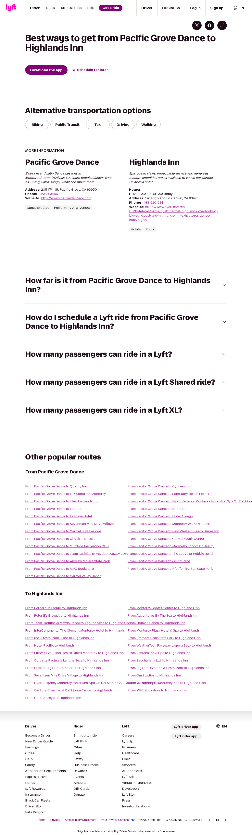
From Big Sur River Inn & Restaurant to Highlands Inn (168, 668)
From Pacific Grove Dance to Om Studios (159, 561)
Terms (41, 820)
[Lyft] (11, 8)
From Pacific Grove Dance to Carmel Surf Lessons (63, 531)
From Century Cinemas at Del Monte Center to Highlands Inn (71, 690)
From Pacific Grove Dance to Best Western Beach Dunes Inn (173, 531)
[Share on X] (197, 25)
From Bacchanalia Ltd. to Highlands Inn (158, 660)
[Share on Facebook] (209, 25)
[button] (126, 285)
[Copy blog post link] (222, 25)
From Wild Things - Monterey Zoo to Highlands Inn (167, 683)
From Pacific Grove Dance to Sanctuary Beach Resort (168, 494)
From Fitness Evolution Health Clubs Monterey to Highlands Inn (74, 653)
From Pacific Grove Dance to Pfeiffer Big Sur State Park (170, 568)
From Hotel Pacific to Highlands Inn (52, 645)
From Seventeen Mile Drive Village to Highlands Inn (64, 675)
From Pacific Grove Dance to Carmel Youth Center (166, 538)
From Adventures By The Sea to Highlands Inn (163, 615)
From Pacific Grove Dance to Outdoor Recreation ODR (67, 546)
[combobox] (238, 8)
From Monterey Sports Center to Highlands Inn (164, 608)
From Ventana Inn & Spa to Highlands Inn (159, 653)
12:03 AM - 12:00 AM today (152, 194)
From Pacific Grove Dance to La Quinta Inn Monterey (65, 494)
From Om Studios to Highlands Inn (154, 675)
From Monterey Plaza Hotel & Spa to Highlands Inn (166, 630)
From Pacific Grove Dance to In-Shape (157, 509)
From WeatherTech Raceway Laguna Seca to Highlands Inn (172, 645)
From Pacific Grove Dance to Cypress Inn (159, 486)
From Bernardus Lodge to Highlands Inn (56, 608)
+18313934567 (49, 194)
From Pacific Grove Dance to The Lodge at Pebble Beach (171, 553)
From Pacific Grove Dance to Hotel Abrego (160, 516)
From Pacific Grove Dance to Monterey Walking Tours (169, 523)
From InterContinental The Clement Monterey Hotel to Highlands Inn (78, 630)
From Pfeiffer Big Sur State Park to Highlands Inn (63, 668)
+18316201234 (152, 202)
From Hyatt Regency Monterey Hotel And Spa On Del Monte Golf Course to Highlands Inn (93, 683)
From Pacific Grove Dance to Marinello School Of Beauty (171, 546)
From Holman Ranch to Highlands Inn (156, 623)
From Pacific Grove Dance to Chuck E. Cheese (60, 538)
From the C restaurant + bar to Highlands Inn (59, 638)
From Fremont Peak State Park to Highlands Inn (164, 638)
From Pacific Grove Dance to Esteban (53, 509)
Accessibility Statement (80, 820)
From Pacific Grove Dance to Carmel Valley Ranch (63, 576)
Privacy (55, 820)
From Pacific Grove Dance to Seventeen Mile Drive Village (69, 523)
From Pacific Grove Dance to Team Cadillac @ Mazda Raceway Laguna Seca (82, 553)
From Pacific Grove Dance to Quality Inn (56, 486)
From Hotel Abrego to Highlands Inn (53, 698)
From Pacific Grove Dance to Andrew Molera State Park (67, 561)
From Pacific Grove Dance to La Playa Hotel (58, 516)
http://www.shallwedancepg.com (66, 198)
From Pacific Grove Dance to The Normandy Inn (61, 501)
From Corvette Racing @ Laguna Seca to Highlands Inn (67, 660)
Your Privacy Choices (115, 820)
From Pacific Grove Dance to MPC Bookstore (59, 568)
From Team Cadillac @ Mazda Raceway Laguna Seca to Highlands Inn (78, 623)
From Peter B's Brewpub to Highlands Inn (57, 615)
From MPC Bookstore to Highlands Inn (157, 690)
